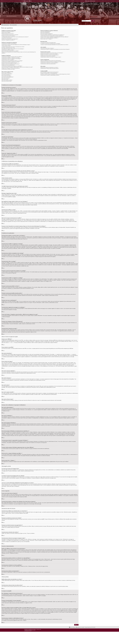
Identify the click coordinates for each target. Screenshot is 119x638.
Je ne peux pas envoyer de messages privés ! (48, 42)
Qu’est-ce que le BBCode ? (6, 72)
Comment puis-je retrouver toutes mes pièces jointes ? (50, 68)
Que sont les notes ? (5, 79)
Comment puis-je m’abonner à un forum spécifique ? (49, 62)
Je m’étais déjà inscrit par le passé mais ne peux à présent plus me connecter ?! (15, 36)
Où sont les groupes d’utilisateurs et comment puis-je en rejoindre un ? (52, 34)
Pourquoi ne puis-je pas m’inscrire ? (8, 33)
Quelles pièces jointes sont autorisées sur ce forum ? (49, 67)
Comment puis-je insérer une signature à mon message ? (11, 58)
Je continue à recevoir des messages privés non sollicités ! (50, 43)
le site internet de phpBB (6, 196)
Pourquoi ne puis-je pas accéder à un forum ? (9, 62)
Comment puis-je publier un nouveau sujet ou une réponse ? (12, 56)
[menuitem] (30, 1)
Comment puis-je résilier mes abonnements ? (48, 63)
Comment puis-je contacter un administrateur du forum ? (50, 75)
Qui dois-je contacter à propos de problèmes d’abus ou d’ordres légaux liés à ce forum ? (55, 74)
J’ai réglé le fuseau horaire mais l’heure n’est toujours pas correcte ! (13, 46)
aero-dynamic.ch (26, 630)
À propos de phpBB (37, 595)
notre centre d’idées (64, 601)
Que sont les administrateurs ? (46, 31)
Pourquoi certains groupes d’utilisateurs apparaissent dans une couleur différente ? (55, 36)
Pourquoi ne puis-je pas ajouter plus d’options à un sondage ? (12, 60)
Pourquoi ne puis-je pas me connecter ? (8, 35)
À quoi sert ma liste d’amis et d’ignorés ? (47, 48)
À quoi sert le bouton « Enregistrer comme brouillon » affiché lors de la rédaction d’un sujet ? (17, 67)
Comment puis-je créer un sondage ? (8, 59)
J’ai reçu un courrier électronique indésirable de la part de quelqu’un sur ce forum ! (54, 44)
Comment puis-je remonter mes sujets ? (8, 69)
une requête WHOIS (25, 609)
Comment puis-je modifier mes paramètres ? (9, 43)
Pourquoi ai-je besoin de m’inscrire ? (8, 31)
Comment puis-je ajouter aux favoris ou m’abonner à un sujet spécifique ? (53, 61)
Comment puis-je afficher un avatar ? (8, 49)
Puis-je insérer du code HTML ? (7, 73)
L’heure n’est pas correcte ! (6, 45)
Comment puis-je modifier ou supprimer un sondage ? (11, 61)
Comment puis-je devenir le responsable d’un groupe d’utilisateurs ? (52, 35)
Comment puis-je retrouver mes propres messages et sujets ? (51, 57)
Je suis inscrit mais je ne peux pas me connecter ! (10, 34)
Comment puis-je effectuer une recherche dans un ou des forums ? (52, 52)
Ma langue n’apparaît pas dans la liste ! (8, 47)
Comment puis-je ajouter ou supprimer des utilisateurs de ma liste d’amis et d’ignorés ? (55, 49)
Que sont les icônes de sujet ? (7, 81)
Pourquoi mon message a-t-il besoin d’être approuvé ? (11, 68)
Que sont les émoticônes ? (6, 74)
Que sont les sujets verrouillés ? (7, 80)
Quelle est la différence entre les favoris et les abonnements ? (51, 60)
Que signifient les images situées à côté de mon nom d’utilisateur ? (13, 48)
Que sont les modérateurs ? (45, 32)
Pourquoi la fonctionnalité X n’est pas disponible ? (49, 73)
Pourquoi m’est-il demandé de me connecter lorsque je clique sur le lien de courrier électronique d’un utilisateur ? (19, 53)
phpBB (30, 629)
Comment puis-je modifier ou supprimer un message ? (11, 57)
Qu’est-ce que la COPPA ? (6, 32)
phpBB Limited (30, 594)
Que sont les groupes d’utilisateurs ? (47, 33)
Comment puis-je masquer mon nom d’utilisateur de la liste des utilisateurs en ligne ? (16, 44)
